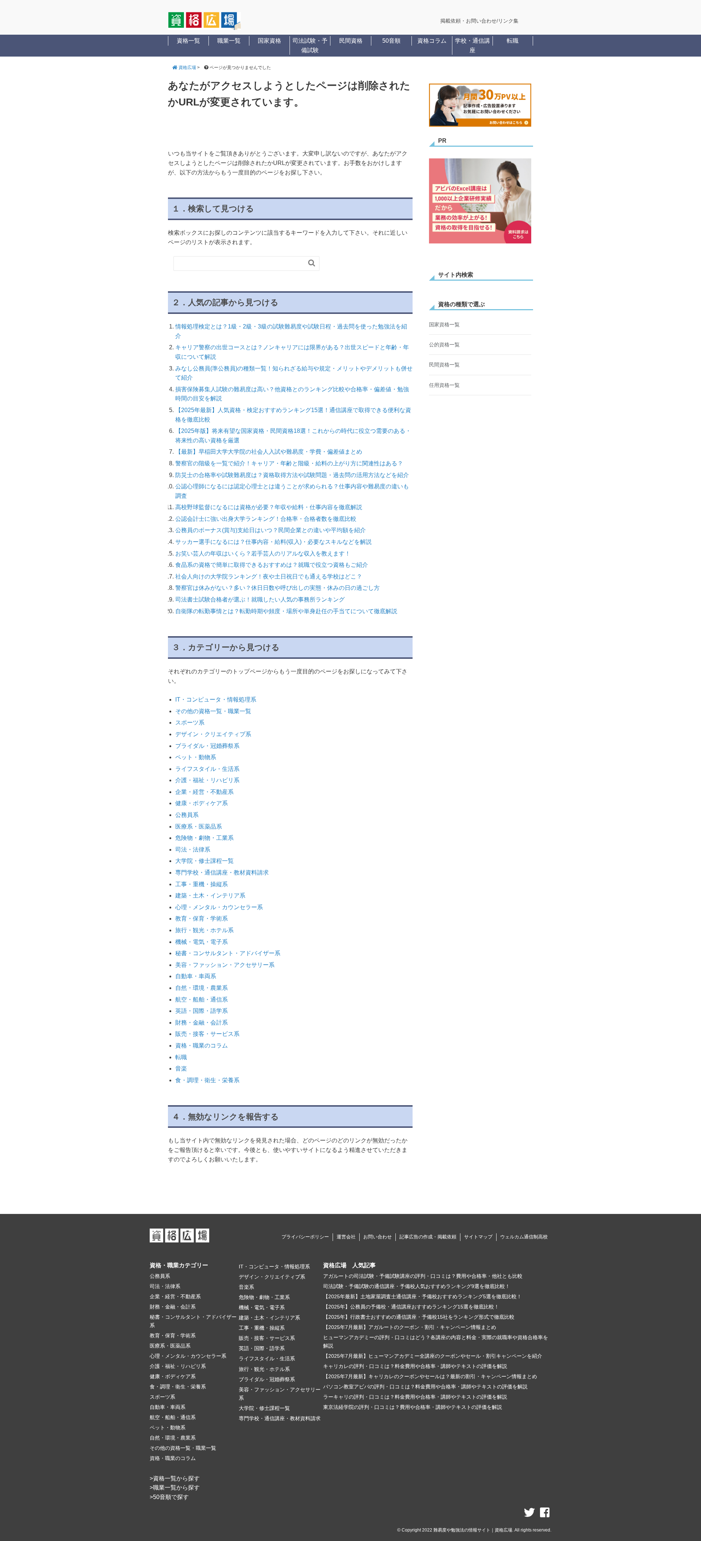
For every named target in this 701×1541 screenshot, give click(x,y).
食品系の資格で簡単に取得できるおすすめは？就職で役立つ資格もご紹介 (271, 565)
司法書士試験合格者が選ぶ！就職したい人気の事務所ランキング (260, 599)
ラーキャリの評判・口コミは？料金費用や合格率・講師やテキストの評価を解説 (415, 1397)
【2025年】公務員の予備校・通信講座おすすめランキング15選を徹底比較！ (411, 1307)
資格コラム (432, 41)
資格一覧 (188, 41)
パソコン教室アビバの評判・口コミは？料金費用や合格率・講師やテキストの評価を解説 (425, 1387)
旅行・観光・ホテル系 (204, 930)
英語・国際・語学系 (201, 1011)
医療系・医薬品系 (198, 826)
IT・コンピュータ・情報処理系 (215, 699)
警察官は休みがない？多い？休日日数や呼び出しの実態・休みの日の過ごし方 (277, 588)
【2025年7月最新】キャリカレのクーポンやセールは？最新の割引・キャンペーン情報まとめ (430, 1376)
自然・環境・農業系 (201, 988)
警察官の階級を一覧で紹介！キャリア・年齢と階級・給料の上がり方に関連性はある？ (289, 463)
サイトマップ (478, 1237)
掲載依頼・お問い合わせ (468, 21)
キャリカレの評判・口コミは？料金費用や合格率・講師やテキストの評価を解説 (415, 1366)
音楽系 (246, 1287)
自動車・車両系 (195, 976)
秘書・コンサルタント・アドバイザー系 (227, 953)
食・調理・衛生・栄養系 (207, 1080)
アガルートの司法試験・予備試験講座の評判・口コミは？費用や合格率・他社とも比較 (422, 1276)
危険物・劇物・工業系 (204, 838)
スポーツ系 (189, 722)
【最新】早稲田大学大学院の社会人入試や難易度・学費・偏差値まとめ (268, 452)
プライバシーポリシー (305, 1237)
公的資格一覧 (444, 344)
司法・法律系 (192, 849)
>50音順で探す (169, 1497)
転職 (512, 41)
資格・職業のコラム (201, 1045)
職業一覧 (229, 41)
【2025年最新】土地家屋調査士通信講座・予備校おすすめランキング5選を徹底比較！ (422, 1296)
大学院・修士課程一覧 (204, 861)
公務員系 (187, 815)
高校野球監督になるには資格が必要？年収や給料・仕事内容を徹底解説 (268, 507)
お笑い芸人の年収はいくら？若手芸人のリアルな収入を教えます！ (262, 553)
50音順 (391, 41)
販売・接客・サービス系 (207, 1034)
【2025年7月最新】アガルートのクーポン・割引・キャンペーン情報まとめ (409, 1327)
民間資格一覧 (444, 365)
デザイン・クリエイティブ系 (213, 734)
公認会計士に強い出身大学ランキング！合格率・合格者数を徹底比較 (265, 519)
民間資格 (351, 41)
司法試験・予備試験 (309, 45)
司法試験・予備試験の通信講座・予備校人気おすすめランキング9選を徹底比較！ (416, 1286)
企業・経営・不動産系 (204, 792)
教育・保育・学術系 (201, 918)
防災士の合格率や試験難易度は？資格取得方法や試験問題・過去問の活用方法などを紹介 (292, 475)
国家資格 (269, 41)
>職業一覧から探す (175, 1487)
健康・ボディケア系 (201, 803)
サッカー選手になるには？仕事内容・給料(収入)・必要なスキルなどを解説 (273, 542)
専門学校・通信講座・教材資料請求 (222, 872)
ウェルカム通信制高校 (524, 1237)
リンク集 (508, 21)
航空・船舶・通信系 (201, 999)
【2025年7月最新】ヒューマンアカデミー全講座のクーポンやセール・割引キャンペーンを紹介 (432, 1356)
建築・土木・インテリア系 (210, 895)
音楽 (181, 1068)
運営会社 (346, 1237)
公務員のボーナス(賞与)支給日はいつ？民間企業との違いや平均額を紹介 (270, 530)
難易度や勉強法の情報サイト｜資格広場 (472, 1530)
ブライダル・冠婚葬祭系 (207, 746)
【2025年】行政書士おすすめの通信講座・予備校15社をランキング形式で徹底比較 (418, 1317)
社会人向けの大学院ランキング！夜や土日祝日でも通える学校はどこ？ (268, 576)
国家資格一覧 (444, 324)
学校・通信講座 (472, 45)
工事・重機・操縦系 (201, 884)
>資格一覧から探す (175, 1478)
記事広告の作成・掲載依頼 (427, 1237)
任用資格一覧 (444, 385)
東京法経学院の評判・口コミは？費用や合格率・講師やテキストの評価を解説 (412, 1407)
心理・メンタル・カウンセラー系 (219, 907)
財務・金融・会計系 (201, 1022)
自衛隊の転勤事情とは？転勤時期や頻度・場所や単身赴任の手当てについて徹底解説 (286, 611)
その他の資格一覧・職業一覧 (213, 711)
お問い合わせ (377, 1237)
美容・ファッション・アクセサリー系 (225, 965)
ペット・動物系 (195, 757)
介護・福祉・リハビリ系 (207, 780)
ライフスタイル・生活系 (207, 769)
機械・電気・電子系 (201, 942)
